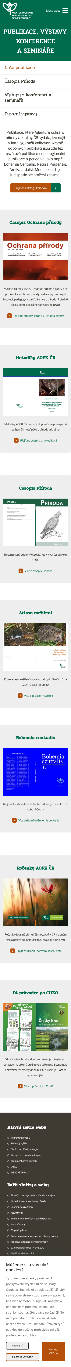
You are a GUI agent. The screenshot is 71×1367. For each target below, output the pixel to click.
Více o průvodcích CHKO (38, 1086)
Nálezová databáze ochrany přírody (29, 1241)
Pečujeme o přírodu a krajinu (26, 1155)
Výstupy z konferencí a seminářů (28, 97)
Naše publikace (20, 68)
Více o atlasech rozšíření (38, 695)
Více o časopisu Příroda (38, 571)
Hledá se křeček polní (22, 1253)
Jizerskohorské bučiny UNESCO (27, 1247)
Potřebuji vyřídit (19, 1143)
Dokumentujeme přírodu (24, 1160)
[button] (57, 10)
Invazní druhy (18, 1224)
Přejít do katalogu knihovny (30, 188)
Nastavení (17, 1345)
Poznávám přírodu (20, 1137)
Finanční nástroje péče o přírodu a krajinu (33, 1195)
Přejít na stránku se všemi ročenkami (39, 950)
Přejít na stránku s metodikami (38, 440)
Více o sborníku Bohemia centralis (38, 820)
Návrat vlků (17, 1212)
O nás (14, 1166)
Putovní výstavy (21, 114)
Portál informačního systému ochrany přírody (34, 1236)
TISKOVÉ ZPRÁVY (20, 1172)
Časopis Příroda (20, 81)
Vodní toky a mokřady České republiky (31, 1218)
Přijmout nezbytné (22, 1357)
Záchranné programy (22, 1206)
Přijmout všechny (53, 1351)
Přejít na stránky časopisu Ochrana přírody (38, 315)
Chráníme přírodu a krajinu (25, 1149)
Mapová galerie (19, 1230)
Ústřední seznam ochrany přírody (28, 1201)
